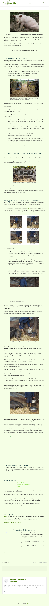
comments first (42, 562)
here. (20, 522)
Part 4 (5, 516)
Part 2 (28, 208)
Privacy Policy (30, 603)
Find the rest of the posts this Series (11, 522)
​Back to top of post (8, 552)
